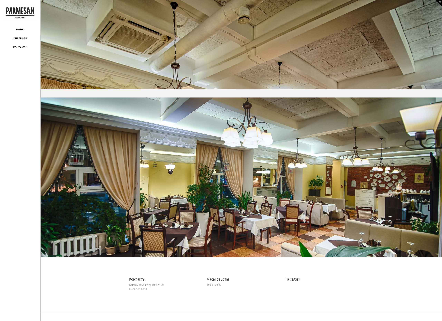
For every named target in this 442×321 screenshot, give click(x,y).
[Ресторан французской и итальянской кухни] (20, 12)
